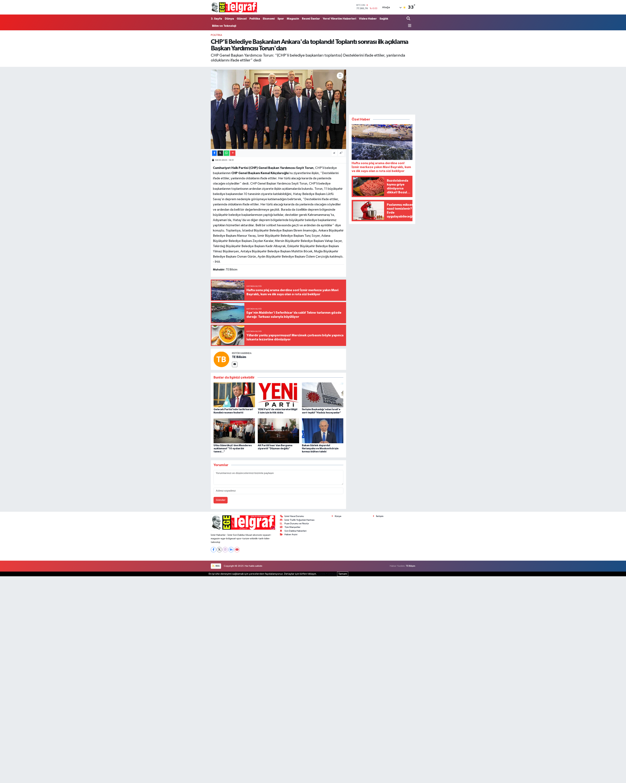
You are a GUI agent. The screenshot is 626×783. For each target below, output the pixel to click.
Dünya (229, 18)
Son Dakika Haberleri (295, 531)
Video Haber (368, 18)
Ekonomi (269, 18)
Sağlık (384, 18)
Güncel (242, 18)
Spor (280, 18)
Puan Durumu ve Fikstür (296, 523)
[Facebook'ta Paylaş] (214, 153)
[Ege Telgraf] (234, 7)
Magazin (293, 18)
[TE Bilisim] (221, 359)
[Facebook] (213, 549)
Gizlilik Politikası (327, 574)
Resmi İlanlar (311, 18)
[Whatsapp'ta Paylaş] (226, 153)
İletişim (379, 516)
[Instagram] (225, 549)
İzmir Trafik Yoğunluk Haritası (299, 520)
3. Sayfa (216, 18)
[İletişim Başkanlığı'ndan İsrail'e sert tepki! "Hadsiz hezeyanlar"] (322, 394)
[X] (219, 549)
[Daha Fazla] (232, 153)
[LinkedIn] (231, 549)
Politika (254, 18)
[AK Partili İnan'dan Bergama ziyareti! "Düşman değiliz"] (278, 430)
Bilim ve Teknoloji (224, 25)
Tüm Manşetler (292, 527)
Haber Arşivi (290, 534)
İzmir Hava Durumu (294, 516)
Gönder (220, 500)
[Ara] (409, 18)
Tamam (342, 574)
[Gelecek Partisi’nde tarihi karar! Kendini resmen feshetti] (234, 394)
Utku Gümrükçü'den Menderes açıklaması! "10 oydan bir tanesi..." (233, 448)
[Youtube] (237, 549)
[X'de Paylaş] (220, 153)
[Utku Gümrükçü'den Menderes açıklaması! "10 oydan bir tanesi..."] (234, 430)
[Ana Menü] (409, 26)
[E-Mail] (234, 364)
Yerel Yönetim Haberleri (339, 18)
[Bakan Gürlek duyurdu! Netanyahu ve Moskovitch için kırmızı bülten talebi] (322, 430)
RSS (217, 566)
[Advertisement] (382, 90)
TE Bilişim (410, 566)
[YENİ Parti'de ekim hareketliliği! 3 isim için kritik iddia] (278, 394)
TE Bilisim (239, 357)
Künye (338, 516)
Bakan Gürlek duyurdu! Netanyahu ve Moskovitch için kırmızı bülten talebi (320, 448)
